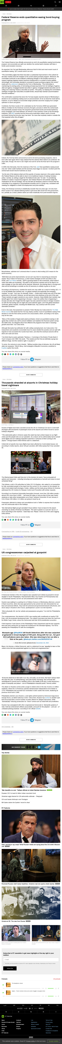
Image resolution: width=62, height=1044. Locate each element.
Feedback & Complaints (52, 1030)
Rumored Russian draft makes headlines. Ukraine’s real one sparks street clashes (28, 884)
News (3, 1020)
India (3, 1030)
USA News (9, 13)
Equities (4, 348)
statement (14, 84)
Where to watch (35, 1024)
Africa (3, 1028)
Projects (18, 1028)
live (8, 2)
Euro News (12, 280)
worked (47, 698)
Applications (34, 1022)
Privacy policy (49, 1022)
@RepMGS (18, 633)
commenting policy (18, 367)
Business (4, 1026)
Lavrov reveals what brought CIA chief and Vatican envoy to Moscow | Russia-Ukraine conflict (32, 9)
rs (48, 1005)
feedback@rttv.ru (7, 368)
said (38, 167)
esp (14, 1005)
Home (4, 13)
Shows (18, 1026)
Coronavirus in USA (8, 531)
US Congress (6, 727)
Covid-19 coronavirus (22, 531)
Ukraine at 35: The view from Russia (13, 921)
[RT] (20, 1008)
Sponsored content (36, 1028)
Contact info (49, 1028)
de (32, 1005)
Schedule (33, 1026)
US (31, 531)
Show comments (31, 374)
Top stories (5, 753)
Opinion (18, 1022)
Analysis (18, 1020)
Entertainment (20, 1024)
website (38, 708)
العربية (5, 1005)
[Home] (2, 2)
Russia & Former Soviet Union (8, 1023)
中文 (57, 1005)
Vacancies (48, 1032)
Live (32, 1020)
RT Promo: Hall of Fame (52, 1026)
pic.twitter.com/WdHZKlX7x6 (40, 639)
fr (40, 1005)
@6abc (26, 639)
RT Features (6, 808)
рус (23, 1005)
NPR (12, 113)
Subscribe (10, 968)
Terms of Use (49, 1020)
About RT (48, 1024)
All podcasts (56, 979)
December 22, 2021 (42, 643)
